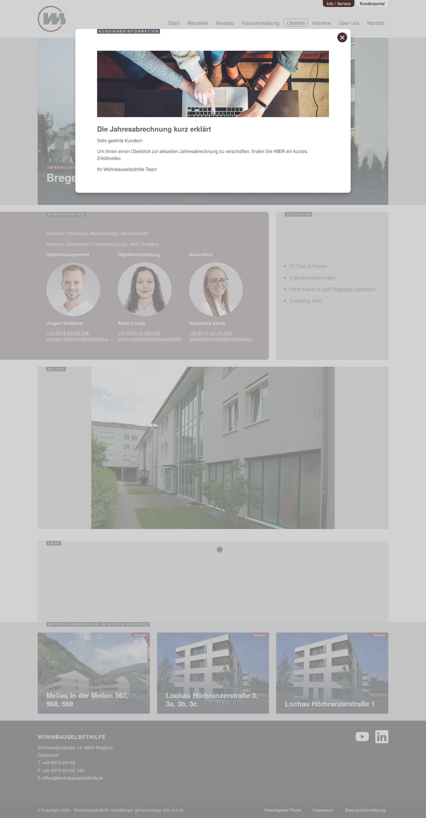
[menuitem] (339, 3)
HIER (279, 151)
